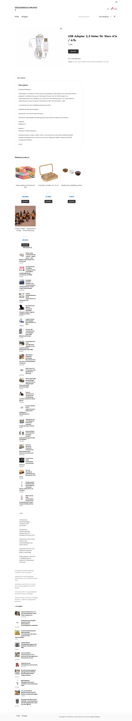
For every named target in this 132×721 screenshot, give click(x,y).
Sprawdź (73, 51)
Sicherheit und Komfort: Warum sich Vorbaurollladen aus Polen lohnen (27, 542)
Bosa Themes (95, 717)
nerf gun (106, 62)
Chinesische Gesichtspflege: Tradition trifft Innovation (24, 522)
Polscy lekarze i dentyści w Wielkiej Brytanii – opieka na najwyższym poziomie (27, 559)
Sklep (17, 16)
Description (21, 78)
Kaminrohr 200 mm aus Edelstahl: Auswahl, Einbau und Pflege (27, 550)
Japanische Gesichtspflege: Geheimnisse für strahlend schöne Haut (27, 532)
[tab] (21, 78)
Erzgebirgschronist (26, 9)
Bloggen (25, 16)
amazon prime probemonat (81, 62)
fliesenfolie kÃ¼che (97, 62)
